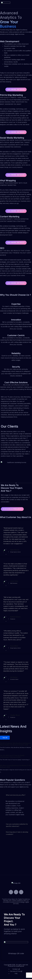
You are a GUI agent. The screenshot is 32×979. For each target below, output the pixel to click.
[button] (28, 4)
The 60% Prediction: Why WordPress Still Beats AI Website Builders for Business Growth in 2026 (15, 744)
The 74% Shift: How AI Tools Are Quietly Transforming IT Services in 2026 (12, 756)
